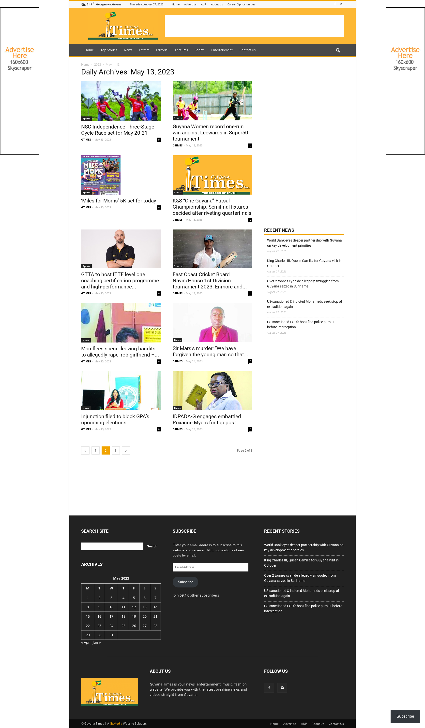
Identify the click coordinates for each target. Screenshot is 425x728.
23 (99, 625)
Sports (199, 50)
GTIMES (86, 139)
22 (88, 625)
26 (134, 625)
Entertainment (222, 50)
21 (155, 616)
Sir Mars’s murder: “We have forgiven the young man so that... (210, 351)
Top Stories (109, 50)
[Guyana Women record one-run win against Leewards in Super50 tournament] (212, 100)
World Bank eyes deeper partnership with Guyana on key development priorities (304, 242)
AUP (203, 4)
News (128, 50)
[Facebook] (335, 4)
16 (99, 616)
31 (111, 635)
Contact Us (248, 50)
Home (176, 4)
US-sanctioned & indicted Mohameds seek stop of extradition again (304, 304)
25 (123, 625)
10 (111, 607)
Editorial (162, 50)
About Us (217, 4)
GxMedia (116, 723)
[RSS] (341, 4)
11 (123, 607)
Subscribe (185, 582)
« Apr (85, 642)
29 (88, 635)
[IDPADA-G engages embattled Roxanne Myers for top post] (212, 390)
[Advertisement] (254, 26)
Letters (144, 50)
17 (111, 616)
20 (145, 616)
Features (181, 50)
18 (123, 616)
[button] (338, 51)
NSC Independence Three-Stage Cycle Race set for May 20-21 (117, 130)
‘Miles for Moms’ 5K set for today (118, 201)
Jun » (97, 642)
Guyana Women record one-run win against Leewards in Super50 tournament (210, 133)
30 (99, 635)
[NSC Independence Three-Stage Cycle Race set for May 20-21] (121, 101)
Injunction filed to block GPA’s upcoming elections (115, 420)
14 (155, 607)
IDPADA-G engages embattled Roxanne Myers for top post (207, 420)
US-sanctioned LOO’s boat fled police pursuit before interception (300, 324)
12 (134, 607)
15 (88, 616)
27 (145, 625)
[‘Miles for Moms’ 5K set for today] (121, 175)
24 (111, 625)
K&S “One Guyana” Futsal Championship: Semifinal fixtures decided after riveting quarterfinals (212, 207)
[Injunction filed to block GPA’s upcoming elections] (121, 390)
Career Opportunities (241, 4)
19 (134, 616)
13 (145, 607)
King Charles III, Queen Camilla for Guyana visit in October (304, 263)
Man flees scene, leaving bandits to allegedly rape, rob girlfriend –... (120, 352)
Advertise (190, 4)
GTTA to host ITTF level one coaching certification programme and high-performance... (120, 280)
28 (155, 625)
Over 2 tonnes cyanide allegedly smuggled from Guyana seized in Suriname (303, 283)
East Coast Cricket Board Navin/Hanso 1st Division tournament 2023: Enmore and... (210, 280)
